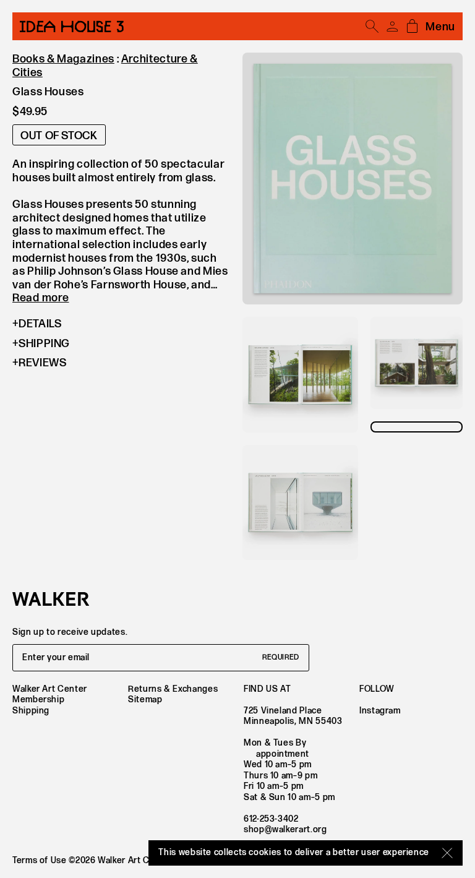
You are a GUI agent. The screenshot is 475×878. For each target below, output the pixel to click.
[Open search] (372, 27)
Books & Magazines (63, 59)
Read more (40, 297)
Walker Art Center (49, 689)
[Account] (392, 27)
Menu (440, 26)
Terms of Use (39, 860)
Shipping (44, 343)
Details (40, 323)
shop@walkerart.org (285, 829)
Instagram (380, 710)
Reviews (42, 362)
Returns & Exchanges (173, 689)
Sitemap (145, 699)
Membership (38, 699)
